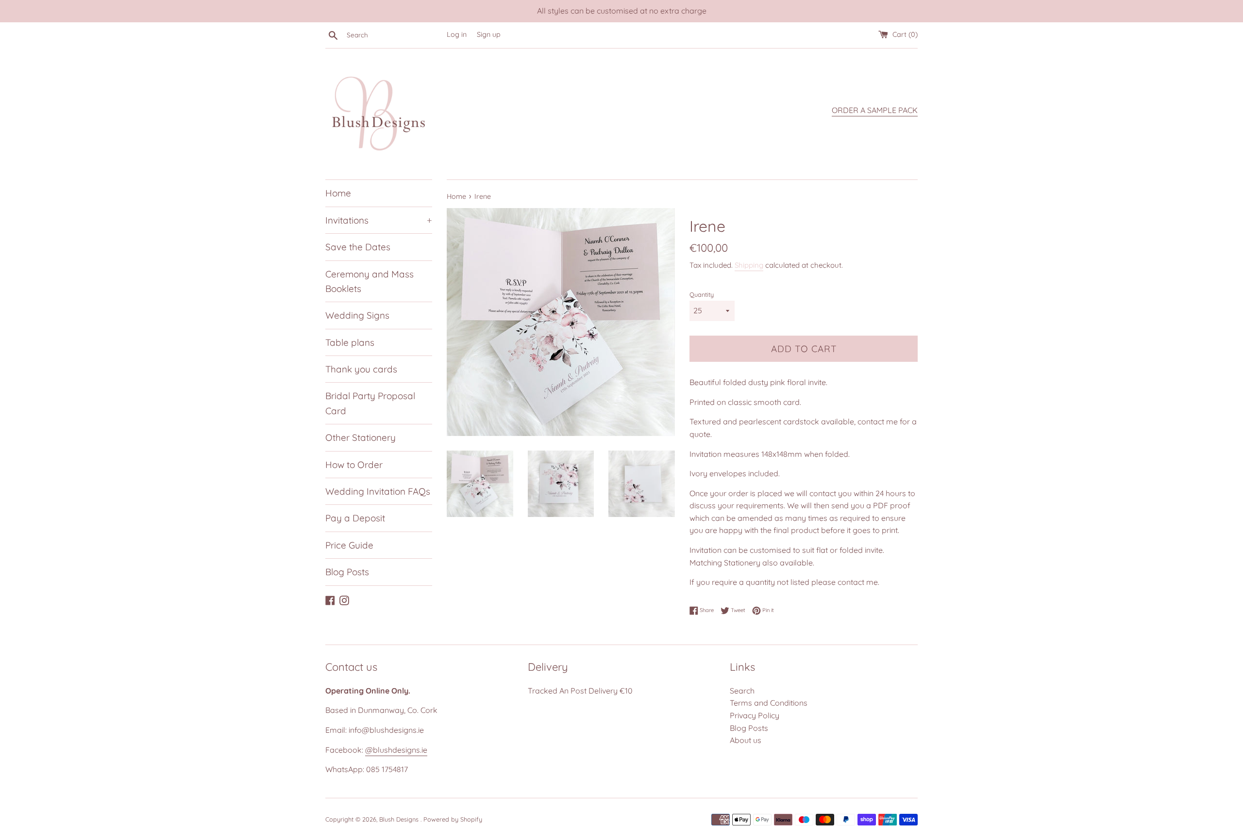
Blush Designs (399, 819)
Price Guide (349, 545)
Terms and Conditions (768, 703)
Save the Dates (357, 247)
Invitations (378, 220)
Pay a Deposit (355, 518)
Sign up (489, 34)
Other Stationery (360, 437)
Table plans (349, 342)
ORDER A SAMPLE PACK (875, 110)
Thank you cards (361, 369)
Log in (457, 34)
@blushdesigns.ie (396, 750)
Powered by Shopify (452, 819)
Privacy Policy (754, 715)
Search (742, 690)
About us (745, 740)
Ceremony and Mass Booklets (369, 281)
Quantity (701, 294)
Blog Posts (347, 572)
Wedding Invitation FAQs (377, 491)
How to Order (354, 464)
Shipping (749, 265)
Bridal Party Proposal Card (370, 403)
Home (338, 193)
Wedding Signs (357, 315)
